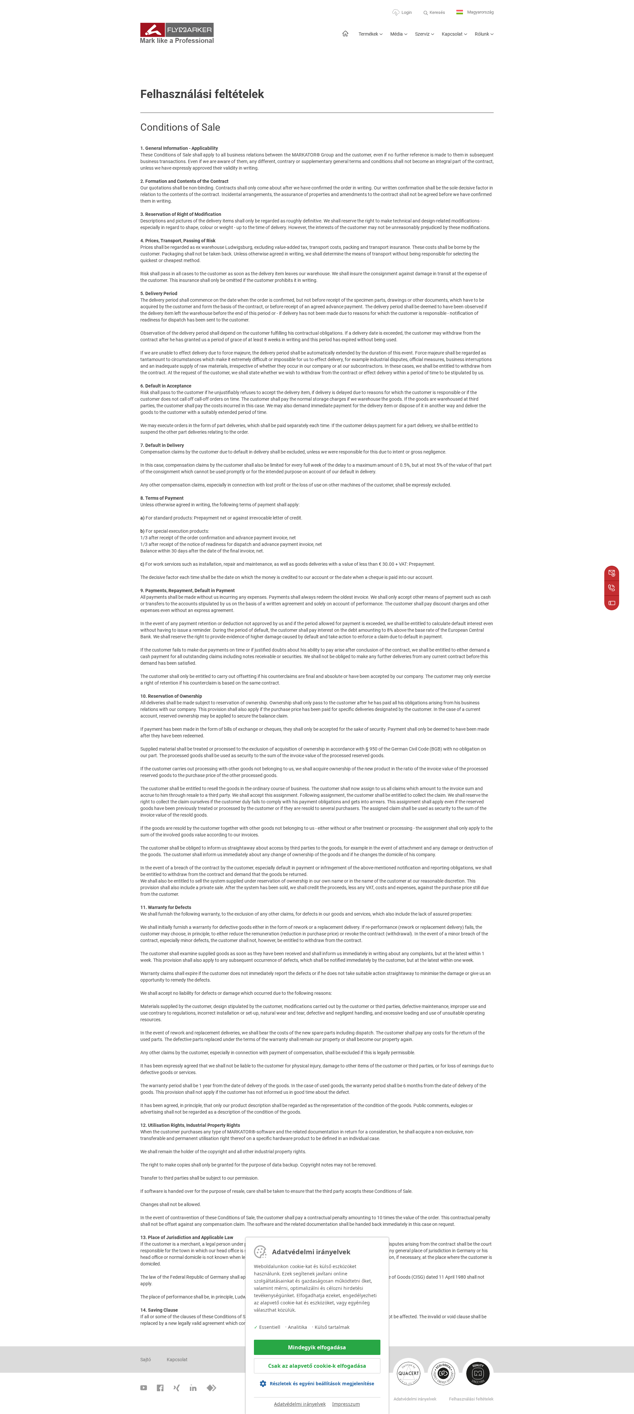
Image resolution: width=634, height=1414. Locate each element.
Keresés (437, 12)
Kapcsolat (452, 34)
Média (396, 34)
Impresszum (346, 1404)
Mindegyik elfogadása (317, 1347)
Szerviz (422, 34)
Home (345, 37)
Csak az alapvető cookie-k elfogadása (317, 1365)
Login (407, 12)
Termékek (368, 34)
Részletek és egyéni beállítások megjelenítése (322, 1383)
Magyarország (480, 12)
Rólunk (482, 34)
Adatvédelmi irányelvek (300, 1404)
